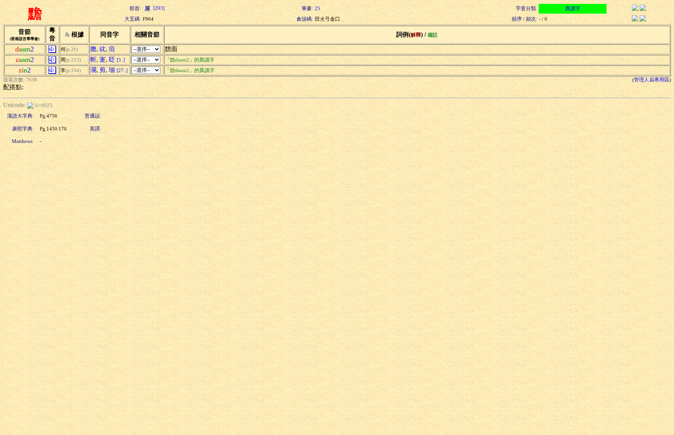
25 (317, 8)
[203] (158, 8)
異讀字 (572, 8)
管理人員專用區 (651, 80)
